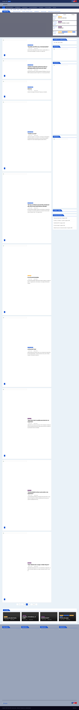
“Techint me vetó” (32, 133)
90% (54, 42)
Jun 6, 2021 (30, 423)
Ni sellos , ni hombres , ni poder (59, 220)
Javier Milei (14, 9)
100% (56, 42)
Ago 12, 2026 (25, 619)
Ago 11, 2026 (62, 619)
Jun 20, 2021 (30, 48)
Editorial (30, 88)
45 (29, 604)
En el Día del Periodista (33, 277)
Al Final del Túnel (32, 349)
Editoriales (24, 7)
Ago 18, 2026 (7, 619)
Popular (64, 14)
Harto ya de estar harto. (10, 618)
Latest (57, 14)
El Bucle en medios (33, 7)
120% (61, 42)
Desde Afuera (29, 9)
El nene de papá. (61, 33)
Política (11, 9)
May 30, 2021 (30, 495)
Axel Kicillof (25, 9)
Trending (72, 14)
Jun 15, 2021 (30, 90)
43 (24, 604)
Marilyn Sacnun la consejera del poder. (60, 227)
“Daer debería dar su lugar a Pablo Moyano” (38, 564)
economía (21, 9)
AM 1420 (18, 9)
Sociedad (41, 7)
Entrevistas (17, 7)
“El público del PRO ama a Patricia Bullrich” (38, 46)
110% (59, 42)
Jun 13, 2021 (30, 135)
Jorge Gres (8, 9)
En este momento (9, 7)
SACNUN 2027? (60, 28)
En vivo (54, 7)
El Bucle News (48, 7)
